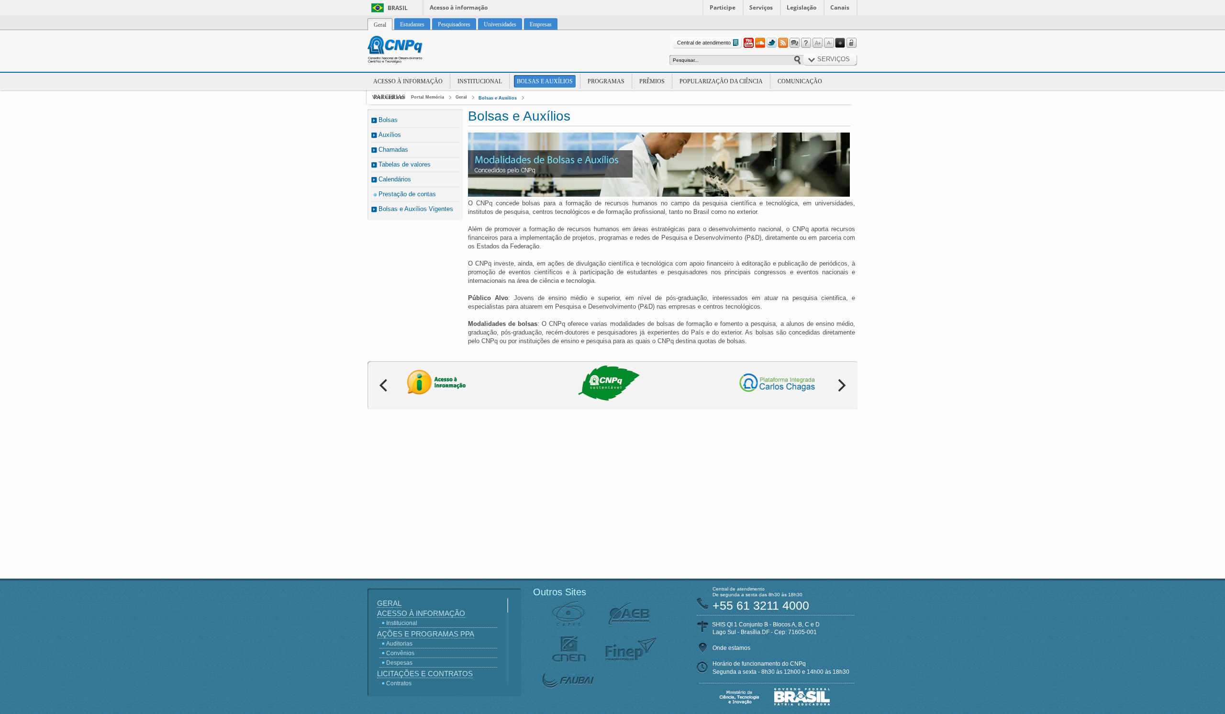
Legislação (801, 7)
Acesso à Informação (408, 81)
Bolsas (388, 119)
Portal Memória (427, 97)
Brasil (398, 8)
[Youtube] (748, 43)
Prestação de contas (407, 194)
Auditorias (399, 643)
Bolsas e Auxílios (545, 81)
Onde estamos (731, 648)
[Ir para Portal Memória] (407, 51)
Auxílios (390, 134)
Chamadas (393, 149)
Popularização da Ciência (721, 81)
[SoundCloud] (760, 43)
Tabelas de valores (405, 164)
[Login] (851, 43)
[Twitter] (771, 43)
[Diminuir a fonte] (829, 43)
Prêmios (652, 81)
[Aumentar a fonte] (817, 43)
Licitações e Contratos (425, 673)
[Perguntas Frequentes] (806, 43)
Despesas (399, 662)
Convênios (400, 653)
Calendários (395, 179)
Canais (839, 7)
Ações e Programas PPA (425, 634)
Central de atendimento (704, 42)
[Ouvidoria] (794, 43)
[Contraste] (840, 43)
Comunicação (800, 81)
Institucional (479, 81)
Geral (461, 97)
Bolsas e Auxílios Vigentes (416, 208)
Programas (606, 81)
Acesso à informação (459, 7)
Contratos (399, 683)
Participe (722, 7)
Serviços (761, 7)
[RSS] (783, 43)
